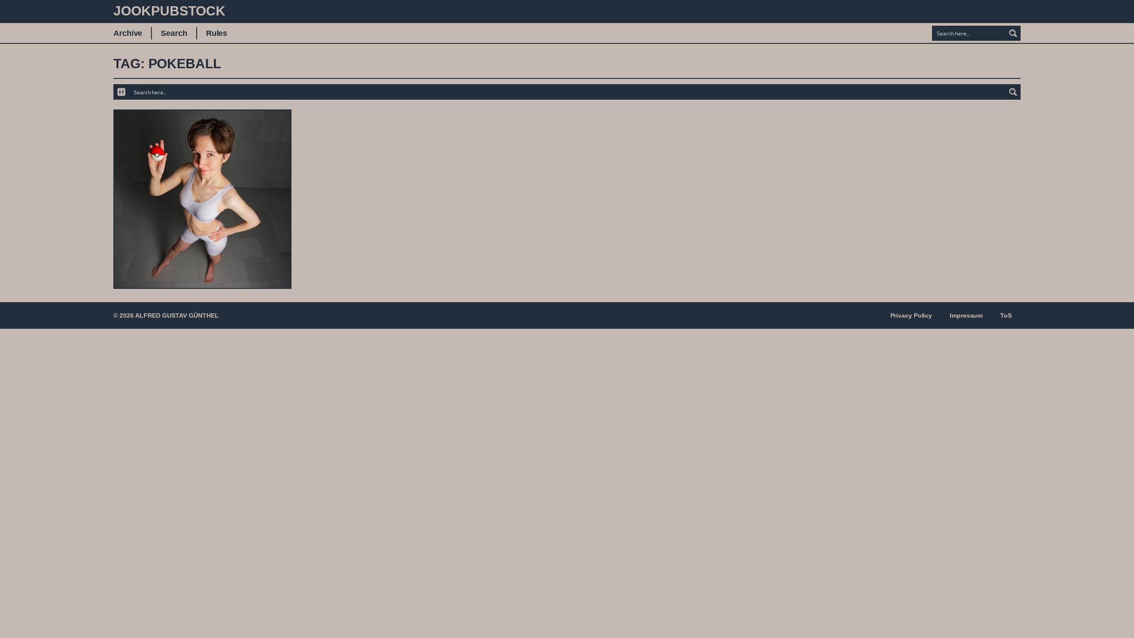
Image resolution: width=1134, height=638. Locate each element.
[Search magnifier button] (1013, 33)
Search (174, 33)
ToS (1006, 315)
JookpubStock (169, 11)
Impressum (966, 315)
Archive (127, 33)
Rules (217, 33)
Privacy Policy (911, 315)
